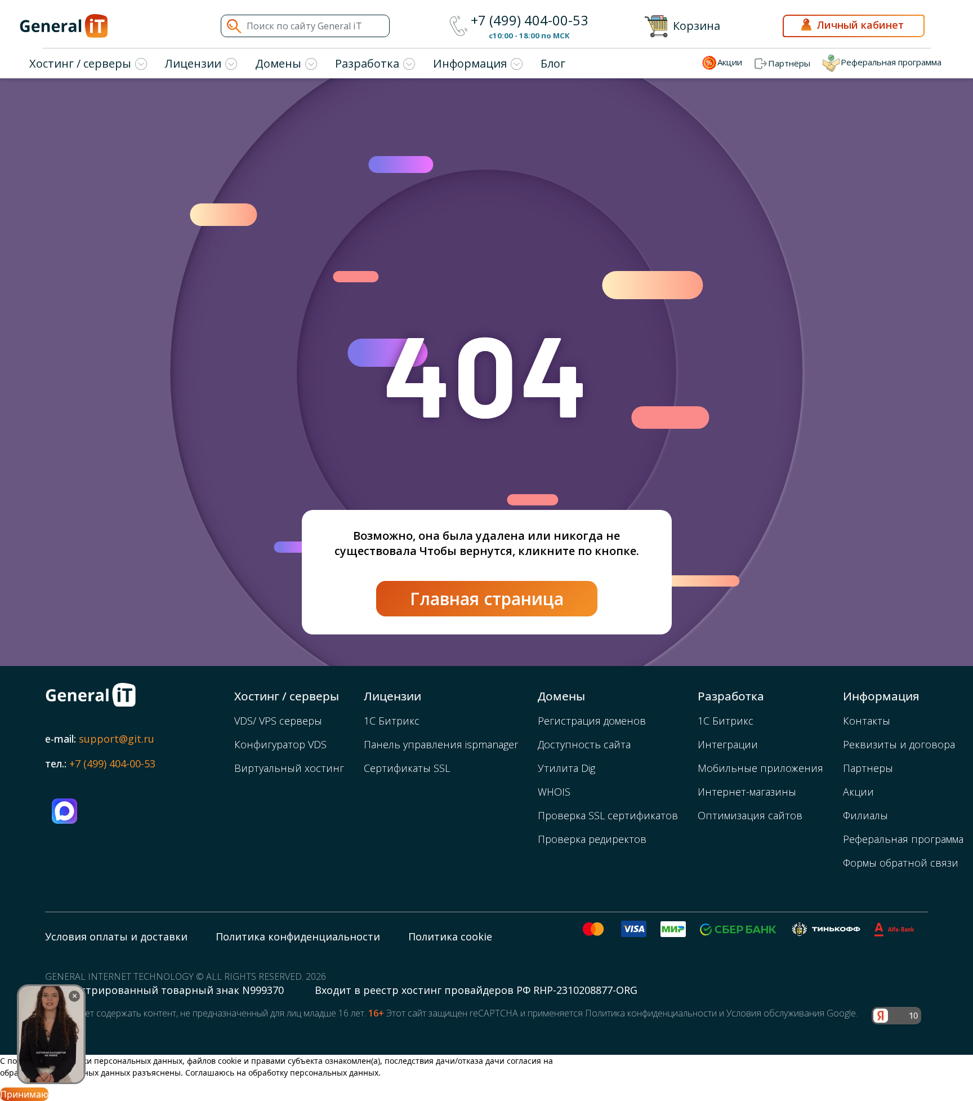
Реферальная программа (903, 839)
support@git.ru (116, 738)
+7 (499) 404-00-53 (529, 20)
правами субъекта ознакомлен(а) (315, 1060)
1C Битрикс (725, 720)
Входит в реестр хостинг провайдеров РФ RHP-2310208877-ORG (476, 990)
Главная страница (487, 598)
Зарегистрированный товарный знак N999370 (166, 990)
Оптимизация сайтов (750, 815)
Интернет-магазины (747, 791)
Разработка (367, 63)
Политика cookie (450, 936)
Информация (470, 63)
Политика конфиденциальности (298, 936)
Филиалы (865, 815)
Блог (553, 63)
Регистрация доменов (592, 720)
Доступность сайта (584, 744)
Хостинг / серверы (80, 63)
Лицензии (193, 63)
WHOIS (554, 791)
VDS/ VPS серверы (278, 720)
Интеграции (728, 744)
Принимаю (24, 1094)
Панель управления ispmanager (441, 744)
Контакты (866, 720)
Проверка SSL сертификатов (608, 815)
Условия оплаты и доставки (116, 936)
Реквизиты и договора (899, 744)
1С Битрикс (391, 720)
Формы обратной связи (900, 862)
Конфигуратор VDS (280, 744)
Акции (858, 791)
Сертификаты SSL (407, 768)
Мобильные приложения (760, 768)
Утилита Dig (566, 768)
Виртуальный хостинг (289, 768)
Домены (278, 63)
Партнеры (868, 768)
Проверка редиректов (592, 839)
